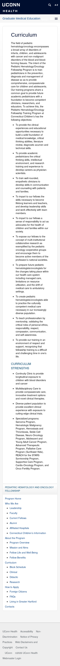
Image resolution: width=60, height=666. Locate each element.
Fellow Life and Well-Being (24, 552)
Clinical (13, 572)
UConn (8, 652)
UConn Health (9, 631)
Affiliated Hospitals (19, 528)
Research (15, 582)
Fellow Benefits (18, 557)
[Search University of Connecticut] (49, 5)
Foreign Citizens (18, 591)
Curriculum (10, 562)
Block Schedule (18, 567)
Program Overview (19, 542)
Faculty (13, 513)
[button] (45, 19)
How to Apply (12, 587)
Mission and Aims (19, 547)
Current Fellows (18, 518)
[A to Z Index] (56, 5)
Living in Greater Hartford (23, 601)
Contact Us (21, 647)
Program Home (13, 498)
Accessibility (26, 631)
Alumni (13, 523)
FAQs (13, 596)
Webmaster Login (11, 658)
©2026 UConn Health (26, 652)
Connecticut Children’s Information (28, 533)
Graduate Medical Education (21, 18)
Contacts (9, 606)
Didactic (14, 577)
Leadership (16, 508)
